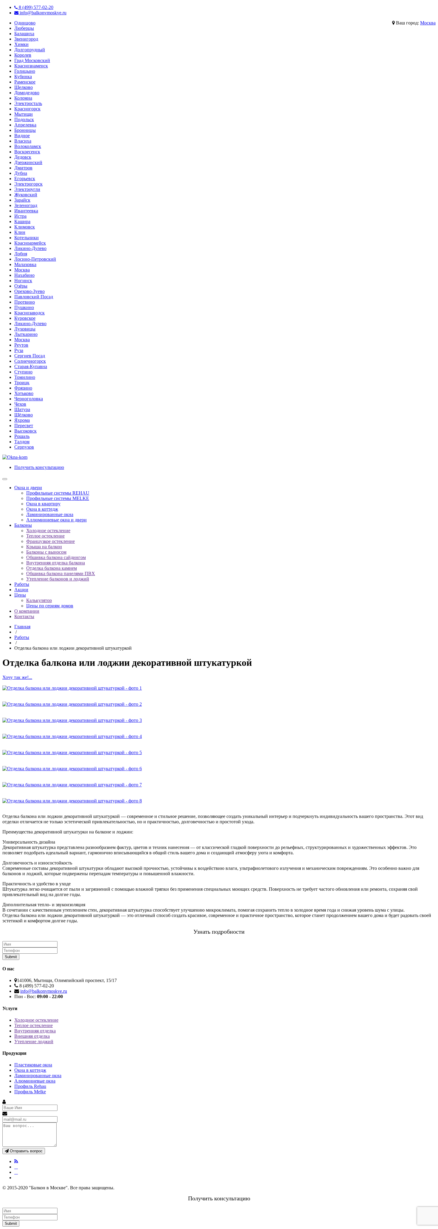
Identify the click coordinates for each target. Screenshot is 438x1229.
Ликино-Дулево (30, 248)
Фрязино (23, 387)
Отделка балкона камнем (51, 568)
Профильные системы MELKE (57, 498)
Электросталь (28, 103)
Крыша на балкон (44, 546)
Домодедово (26, 92)
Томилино (24, 377)
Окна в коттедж (42, 509)
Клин (19, 232)
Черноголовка (28, 398)
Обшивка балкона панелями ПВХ (60, 573)
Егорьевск (24, 178)
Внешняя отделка (32, 1036)
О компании (26, 611)
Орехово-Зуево (29, 291)
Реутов (21, 345)
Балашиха (24, 33)
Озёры (20, 285)
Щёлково (23, 414)
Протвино (24, 302)
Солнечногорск (30, 361)
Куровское (24, 318)
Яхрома (22, 420)
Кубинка (23, 76)
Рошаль (21, 436)
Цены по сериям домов (49, 605)
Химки (21, 44)
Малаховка (25, 264)
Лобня (20, 253)
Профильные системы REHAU (57, 492)
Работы (21, 584)
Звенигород (26, 38)
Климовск (24, 226)
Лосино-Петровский (35, 259)
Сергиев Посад (29, 355)
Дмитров (23, 167)
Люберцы (24, 28)
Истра (20, 216)
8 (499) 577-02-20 (35, 7)
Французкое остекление (50, 541)
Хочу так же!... (17, 677)
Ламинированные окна (49, 514)
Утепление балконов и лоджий (57, 578)
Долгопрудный (29, 49)
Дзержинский (28, 162)
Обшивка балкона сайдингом (56, 557)
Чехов (20, 404)
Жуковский (25, 194)
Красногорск (27, 108)
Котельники (26, 237)
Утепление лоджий (33, 1041)
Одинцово (24, 22)
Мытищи (23, 114)
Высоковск (25, 430)
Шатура (22, 409)
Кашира (22, 221)
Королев (22, 55)
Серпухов (24, 447)
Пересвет (23, 425)
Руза (18, 350)
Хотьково (23, 393)
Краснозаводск (29, 312)
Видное (22, 135)
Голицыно (24, 71)
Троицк (21, 382)
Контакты (24, 616)
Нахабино (24, 275)
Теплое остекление (45, 535)
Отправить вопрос (26, 1151)
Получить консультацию (39, 467)
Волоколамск (27, 146)
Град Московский (32, 60)
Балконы (23, 525)
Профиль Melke (30, 1091)
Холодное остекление (48, 530)
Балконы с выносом (46, 552)
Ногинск (23, 280)
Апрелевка (25, 124)
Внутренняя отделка (35, 1030)
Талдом (21, 441)
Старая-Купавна (30, 366)
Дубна (20, 173)
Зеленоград (25, 205)
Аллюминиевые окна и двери (56, 519)
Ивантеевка (26, 210)
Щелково (23, 87)
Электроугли (27, 189)
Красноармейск (30, 243)
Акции (21, 589)
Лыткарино (26, 334)
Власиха (22, 140)
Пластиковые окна (33, 1064)
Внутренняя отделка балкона (55, 562)
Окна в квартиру (43, 503)
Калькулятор (39, 600)
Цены (20, 594)
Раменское (24, 81)
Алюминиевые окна (34, 1080)
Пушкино (24, 307)
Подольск (24, 119)
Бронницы (25, 130)
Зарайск (22, 200)
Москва (428, 22)
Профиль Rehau (30, 1086)
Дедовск (22, 157)
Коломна (23, 98)
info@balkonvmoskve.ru (42, 12)
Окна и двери (28, 487)
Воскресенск (27, 151)
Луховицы (24, 328)
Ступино (23, 371)
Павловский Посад (33, 296)
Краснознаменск (31, 65)
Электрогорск (28, 183)
